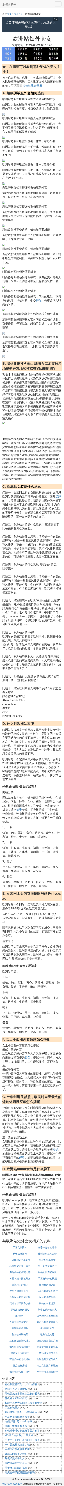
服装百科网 (9, 4)
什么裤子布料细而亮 (16, 1398)
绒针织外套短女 (47, 1259)
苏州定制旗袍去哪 (47, 1253)
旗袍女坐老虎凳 (47, 1303)
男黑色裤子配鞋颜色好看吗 (20, 1472)
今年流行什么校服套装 (17, 1449)
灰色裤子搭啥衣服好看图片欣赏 (22, 1430)
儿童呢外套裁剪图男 (19, 1297)
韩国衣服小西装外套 (19, 1278)
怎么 (40, 1039)
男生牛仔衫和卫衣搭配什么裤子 (22, 1440)
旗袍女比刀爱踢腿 (47, 1272)
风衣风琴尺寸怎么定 (16, 1463)
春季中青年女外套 (47, 1247)
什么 (30, 486)
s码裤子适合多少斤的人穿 (19, 1435)
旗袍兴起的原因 (47, 1284)
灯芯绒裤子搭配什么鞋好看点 (21, 1412)
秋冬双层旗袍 (20, 1253)
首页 (9, 13)
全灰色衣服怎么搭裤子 (17, 1416)
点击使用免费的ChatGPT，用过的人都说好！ (30, 24)
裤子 (19, 809)
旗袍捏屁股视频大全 (19, 1346)
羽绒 (17, 92)
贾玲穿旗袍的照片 (20, 1309)
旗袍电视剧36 (47, 1328)
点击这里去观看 (32, 85)
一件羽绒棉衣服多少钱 (17, 1444)
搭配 (38, 300)
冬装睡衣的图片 (20, 1328)
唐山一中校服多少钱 (16, 1426)
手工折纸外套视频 (47, 1278)
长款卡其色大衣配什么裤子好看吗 (23, 1402)
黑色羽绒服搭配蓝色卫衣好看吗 (22, 1393)
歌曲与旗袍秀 (47, 1334)
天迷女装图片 (20, 1247)
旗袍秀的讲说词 (20, 1284)
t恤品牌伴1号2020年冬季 (18, 1421)
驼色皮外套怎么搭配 (19, 1359)
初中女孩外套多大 (47, 1309)
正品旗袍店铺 (20, 1365)
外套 (27, 92)
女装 (20, 486)
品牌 (58, 496)
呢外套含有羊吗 (47, 1297)
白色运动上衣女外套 (47, 1315)
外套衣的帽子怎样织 (16, 1454)
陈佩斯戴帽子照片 (15, 1458)
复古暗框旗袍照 (20, 1334)
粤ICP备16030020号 (12, 1483)
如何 (34, 92)
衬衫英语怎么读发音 (16, 1389)
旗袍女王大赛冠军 (20, 1353)
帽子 (55, 1149)
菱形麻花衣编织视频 (16, 1467)
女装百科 (18, 13)
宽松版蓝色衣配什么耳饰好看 (21, 1384)
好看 (22, 1157)
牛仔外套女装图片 (47, 1266)
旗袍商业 (20, 1315)
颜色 (27, 1057)
